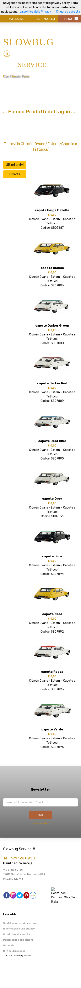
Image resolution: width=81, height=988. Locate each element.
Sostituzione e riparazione (20, 923)
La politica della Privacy (35, 11)
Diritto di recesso (14, 950)
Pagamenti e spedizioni (18, 939)
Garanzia (8, 945)
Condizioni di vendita (16, 934)
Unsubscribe (40, 823)
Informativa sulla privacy (19, 928)
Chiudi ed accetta (68, 11)
